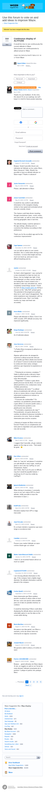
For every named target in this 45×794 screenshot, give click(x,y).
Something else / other (12, 744)
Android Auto (9, 719)
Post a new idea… (10, 708)
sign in (21, 696)
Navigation (8, 734)
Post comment (35, 151)
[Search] (38, 757)
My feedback (9, 714)
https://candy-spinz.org (29, 288)
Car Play (7, 726)
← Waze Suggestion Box (10, 23)
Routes (7, 739)
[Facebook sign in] (21, 122)
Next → (28, 685)
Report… (28, 65)
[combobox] (21, 757)
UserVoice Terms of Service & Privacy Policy (30, 787)
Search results (9, 741)
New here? (28, 146)
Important (32, 79)
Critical (21, 83)
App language (9, 721)
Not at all (20, 79)
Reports (7, 736)
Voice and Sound (10, 749)
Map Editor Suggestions (16, 765)
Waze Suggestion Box (13, 706)
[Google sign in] (36, 122)
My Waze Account (10, 731)
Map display (26, 706)
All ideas (7, 711)
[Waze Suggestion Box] (22, 6)
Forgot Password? (20, 142)
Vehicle (7, 746)
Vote (7, 44)
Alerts (6, 716)
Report (33, 163)
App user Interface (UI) (12, 724)
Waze (11, 772)
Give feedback (14, 762)
